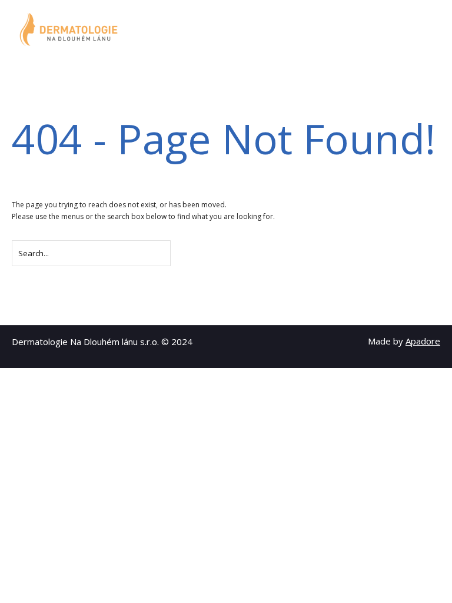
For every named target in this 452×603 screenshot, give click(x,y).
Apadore (423, 341)
